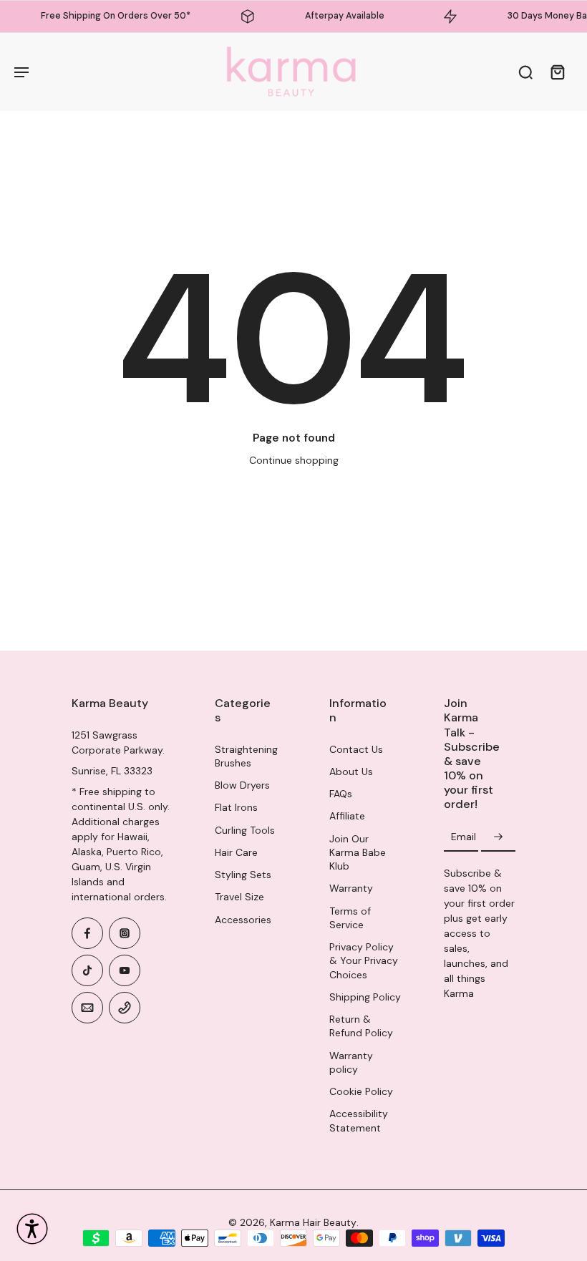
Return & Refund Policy (361, 1026)
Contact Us (356, 749)
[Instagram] (124, 933)
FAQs (340, 793)
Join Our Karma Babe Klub (357, 852)
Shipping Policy (365, 996)
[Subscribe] (498, 837)
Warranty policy (351, 1062)
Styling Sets (243, 874)
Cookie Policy (361, 1091)
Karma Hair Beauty (313, 1222)
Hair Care (236, 852)
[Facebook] (87, 933)
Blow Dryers (242, 785)
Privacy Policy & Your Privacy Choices (363, 960)
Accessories (243, 919)
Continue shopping (294, 460)
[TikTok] (87, 970)
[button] (32, 1229)
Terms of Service (350, 918)
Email (463, 837)
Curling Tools (245, 830)
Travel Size (239, 896)
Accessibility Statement (358, 1120)
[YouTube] (124, 970)
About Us (351, 771)
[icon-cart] (557, 71)
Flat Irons (236, 807)
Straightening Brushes (246, 756)
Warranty (351, 888)
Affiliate (347, 815)
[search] (525, 71)
